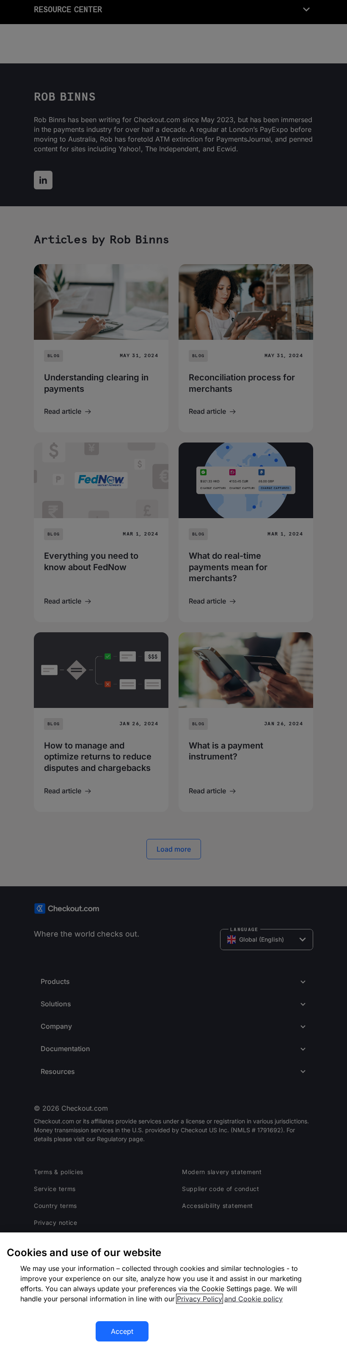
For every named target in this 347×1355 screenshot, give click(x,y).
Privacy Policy (199, 1299)
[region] (173, 1293)
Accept (122, 1331)
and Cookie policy (253, 1299)
